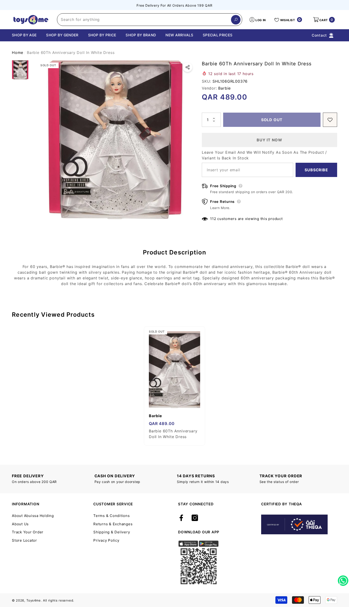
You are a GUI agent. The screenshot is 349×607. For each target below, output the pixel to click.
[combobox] (144, 19)
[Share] (187, 67)
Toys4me (33, 600)
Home (17, 52)
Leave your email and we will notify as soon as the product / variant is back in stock (264, 155)
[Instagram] (195, 518)
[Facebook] (181, 518)
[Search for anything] (149, 19)
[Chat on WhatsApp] (343, 579)
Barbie (224, 88)
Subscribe (316, 169)
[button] (323, 19)
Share (187, 67)
